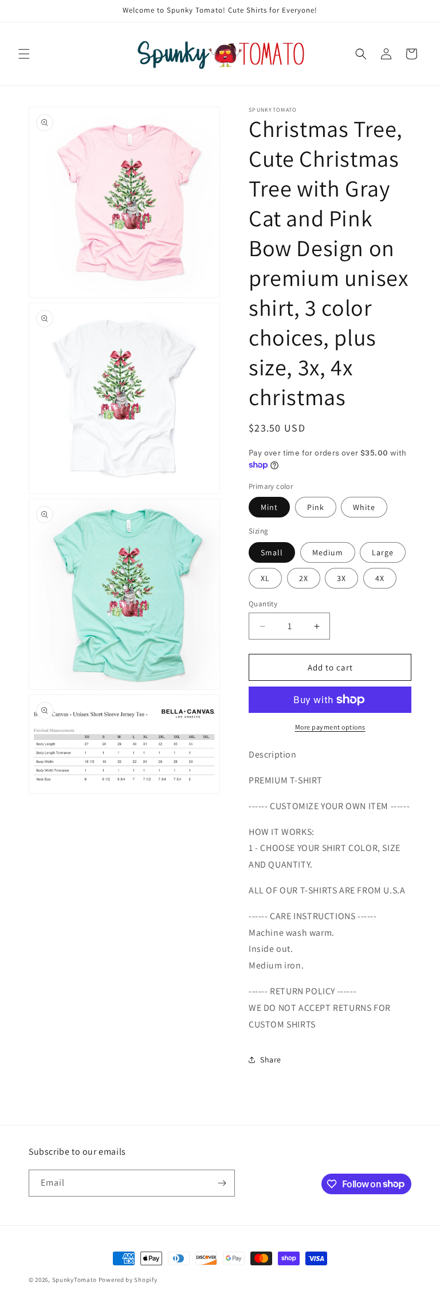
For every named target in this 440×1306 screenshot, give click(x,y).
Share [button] (270, 1059)
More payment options (330, 727)
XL (265, 578)
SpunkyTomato (74, 1280)
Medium (327, 552)
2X (303, 578)
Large (383, 552)
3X (341, 578)
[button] (24, 53)
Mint (269, 507)
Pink (315, 507)
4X (379, 578)
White (364, 507)
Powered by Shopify (128, 1280)
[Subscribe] (221, 1183)
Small (272, 552)
